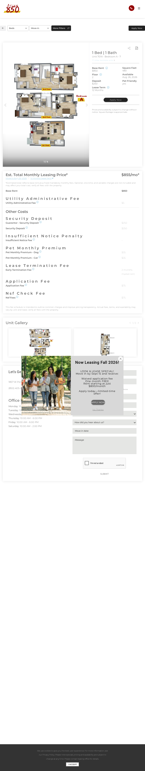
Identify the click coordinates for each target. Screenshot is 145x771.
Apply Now (116, 100)
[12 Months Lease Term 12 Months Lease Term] (42, 178)
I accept (72, 764)
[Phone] (131, 8)
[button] (37, 202)
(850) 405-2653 (16, 388)
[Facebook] (9, 394)
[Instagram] (14, 394)
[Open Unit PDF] (136, 48)
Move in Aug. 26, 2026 (16, 178)
